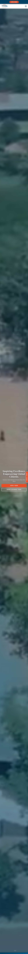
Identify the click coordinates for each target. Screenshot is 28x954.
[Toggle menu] (26, 6)
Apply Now (14, 485)
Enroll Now (26, 477)
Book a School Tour (14, 489)
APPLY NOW (14, 2)
